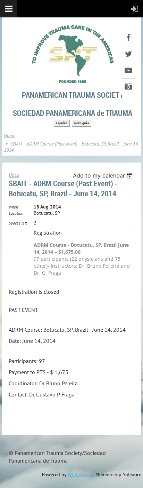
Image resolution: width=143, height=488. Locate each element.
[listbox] (103, 175)
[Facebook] (128, 38)
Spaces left (18, 223)
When (13, 207)
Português (81, 123)
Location (16, 213)
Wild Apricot (81, 474)
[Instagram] (128, 87)
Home (9, 135)
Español (61, 123)
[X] (128, 54)
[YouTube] (128, 70)
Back (14, 174)
